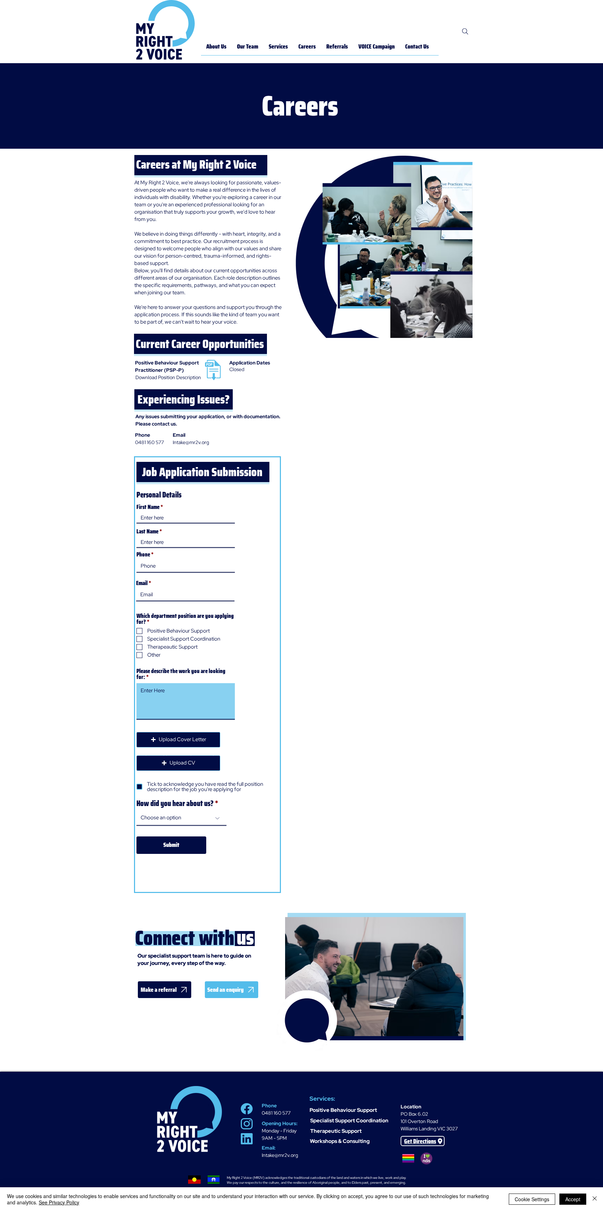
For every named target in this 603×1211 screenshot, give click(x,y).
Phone (143, 554)
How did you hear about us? (175, 803)
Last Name (147, 531)
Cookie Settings (532, 1199)
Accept (572, 1199)
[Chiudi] (594, 1199)
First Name (147, 507)
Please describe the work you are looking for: (180, 674)
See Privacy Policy (59, 1202)
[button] (178, 763)
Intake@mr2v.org (280, 1155)
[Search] (465, 31)
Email (142, 583)
